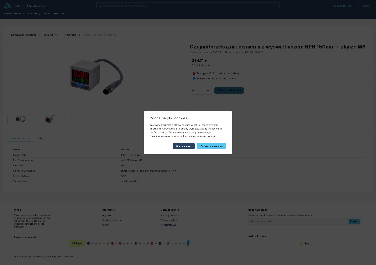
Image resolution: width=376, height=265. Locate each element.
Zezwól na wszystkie (211, 146)
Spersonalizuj (183, 146)
